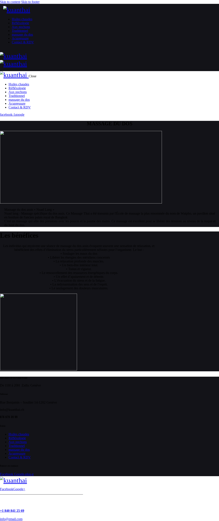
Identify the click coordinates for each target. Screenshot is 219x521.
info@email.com (11, 519)
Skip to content (10, 2)
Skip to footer (30, 2)
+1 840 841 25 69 (12, 510)
